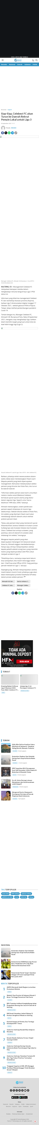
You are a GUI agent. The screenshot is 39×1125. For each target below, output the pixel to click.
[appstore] (15, 1098)
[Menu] (2, 60)
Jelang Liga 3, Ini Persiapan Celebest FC (28, 687)
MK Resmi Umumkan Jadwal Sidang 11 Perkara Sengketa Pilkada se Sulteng (20, 1014)
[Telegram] (12, 132)
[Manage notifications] (35, 1121)
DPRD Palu (24, 897)
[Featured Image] (19, 137)
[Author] (3, 128)
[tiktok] (28, 1090)
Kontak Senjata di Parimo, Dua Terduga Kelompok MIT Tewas (20, 1022)
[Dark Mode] (33, 60)
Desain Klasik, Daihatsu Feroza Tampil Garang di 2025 (20, 1039)
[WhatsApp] (9, 132)
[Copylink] (15, 132)
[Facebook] (2, 132)
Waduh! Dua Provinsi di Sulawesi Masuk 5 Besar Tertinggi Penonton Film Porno (21, 996)
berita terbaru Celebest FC (23, 581)
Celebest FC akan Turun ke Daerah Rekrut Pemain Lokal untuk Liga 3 (8, 585)
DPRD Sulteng (15, 893)
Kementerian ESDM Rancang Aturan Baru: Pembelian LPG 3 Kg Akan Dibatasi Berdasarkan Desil (24, 963)
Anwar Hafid (5, 893)
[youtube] (25, 1090)
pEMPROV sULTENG (7, 897)
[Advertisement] (19, 29)
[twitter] (14, 1090)
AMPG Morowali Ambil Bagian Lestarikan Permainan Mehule (21, 988)
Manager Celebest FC (23, 585)
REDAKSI (13, 128)
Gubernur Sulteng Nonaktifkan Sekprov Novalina (21, 1030)
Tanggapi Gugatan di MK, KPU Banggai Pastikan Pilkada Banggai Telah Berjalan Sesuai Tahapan (21, 1068)
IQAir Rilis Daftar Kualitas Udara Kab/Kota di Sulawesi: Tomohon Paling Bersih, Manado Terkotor (23, 746)
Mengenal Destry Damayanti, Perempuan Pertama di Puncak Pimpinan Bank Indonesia (22, 794)
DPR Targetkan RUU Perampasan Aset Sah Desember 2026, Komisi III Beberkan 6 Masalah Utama (24, 770)
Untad (16, 897)
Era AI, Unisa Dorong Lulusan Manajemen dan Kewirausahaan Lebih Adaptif (23, 782)
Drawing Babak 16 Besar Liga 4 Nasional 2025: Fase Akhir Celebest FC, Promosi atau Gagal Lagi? (10, 689)
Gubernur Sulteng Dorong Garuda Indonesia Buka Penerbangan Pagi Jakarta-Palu (22, 1048)
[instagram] (22, 1090)
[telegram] (19, 1090)
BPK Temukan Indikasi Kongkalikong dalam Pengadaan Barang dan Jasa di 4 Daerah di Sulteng (22, 1005)
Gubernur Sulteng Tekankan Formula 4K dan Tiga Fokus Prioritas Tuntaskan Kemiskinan (21, 1058)
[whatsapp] (17, 1090)
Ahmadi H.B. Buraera (8, 581)
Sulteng (31, 897)
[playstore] (23, 1098)
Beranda (3, 110)
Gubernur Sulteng (26, 893)
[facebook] (11, 1090)
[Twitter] (5, 132)
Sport (10, 110)
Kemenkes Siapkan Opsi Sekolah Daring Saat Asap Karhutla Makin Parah (23, 758)
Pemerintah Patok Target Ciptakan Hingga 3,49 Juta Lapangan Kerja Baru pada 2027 (23, 974)
